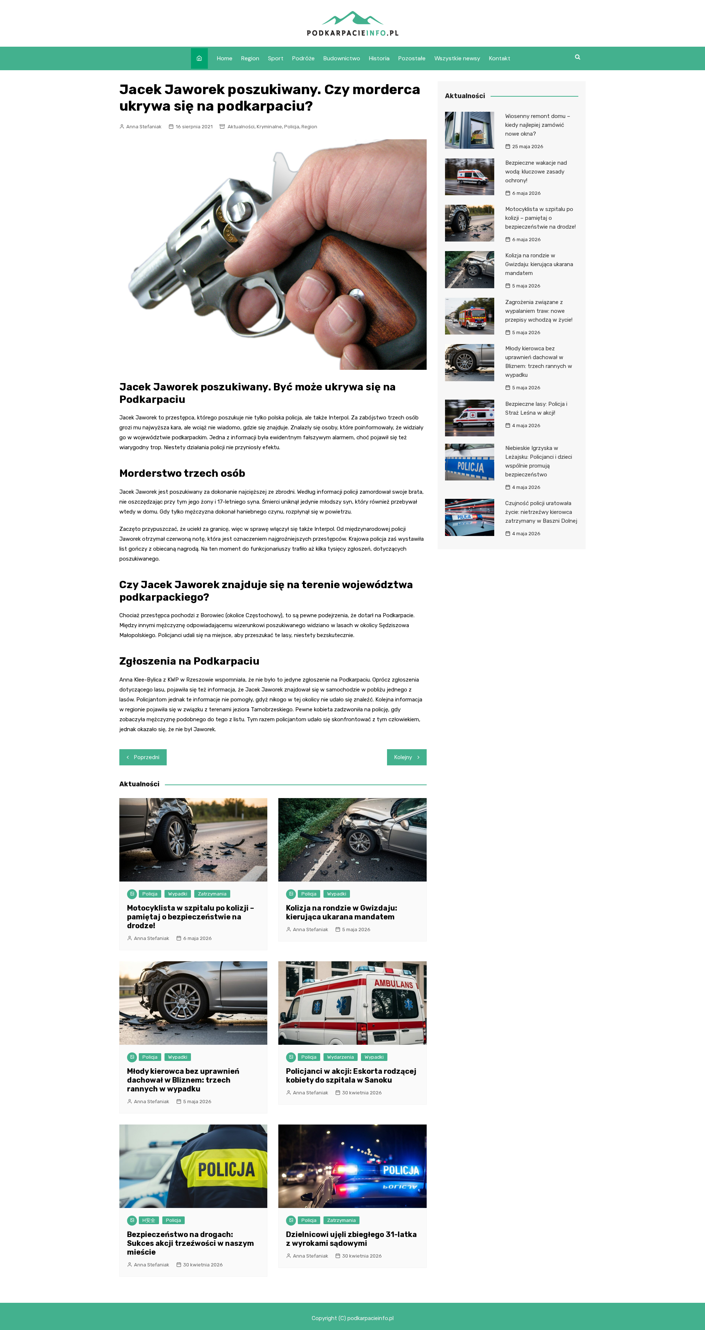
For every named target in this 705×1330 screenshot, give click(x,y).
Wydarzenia (340, 1057)
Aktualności (241, 126)
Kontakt (499, 58)
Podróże (303, 58)
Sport (275, 58)
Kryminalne (269, 126)
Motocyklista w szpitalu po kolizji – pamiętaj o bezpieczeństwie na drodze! (190, 917)
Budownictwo (341, 58)
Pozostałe (412, 58)
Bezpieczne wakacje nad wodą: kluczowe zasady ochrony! (536, 172)
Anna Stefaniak (144, 126)
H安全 (148, 1220)
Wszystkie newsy (457, 58)
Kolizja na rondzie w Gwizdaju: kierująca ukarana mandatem (341, 912)
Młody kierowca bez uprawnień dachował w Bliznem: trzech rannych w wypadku (183, 1080)
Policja (291, 126)
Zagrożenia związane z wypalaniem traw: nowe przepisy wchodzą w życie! (538, 311)
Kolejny (403, 757)
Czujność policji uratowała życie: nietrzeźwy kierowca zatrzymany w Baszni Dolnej (541, 512)
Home (224, 58)
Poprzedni (146, 757)
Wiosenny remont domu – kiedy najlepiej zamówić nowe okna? (537, 125)
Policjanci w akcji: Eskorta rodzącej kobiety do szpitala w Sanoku (351, 1075)
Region (250, 58)
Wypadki (177, 894)
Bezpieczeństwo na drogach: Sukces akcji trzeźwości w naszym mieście (190, 1243)
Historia (379, 58)
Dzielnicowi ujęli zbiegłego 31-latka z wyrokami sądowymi (351, 1239)
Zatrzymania (212, 894)
